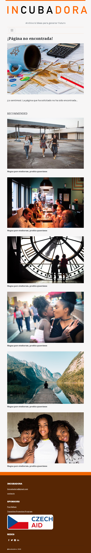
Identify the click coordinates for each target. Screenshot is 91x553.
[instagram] (15, 540)
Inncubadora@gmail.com (17, 489)
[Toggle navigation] (12, 30)
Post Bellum (12, 507)
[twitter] (11, 540)
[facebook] (8, 540)
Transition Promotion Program (19, 512)
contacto (11, 494)
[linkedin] (18, 540)
